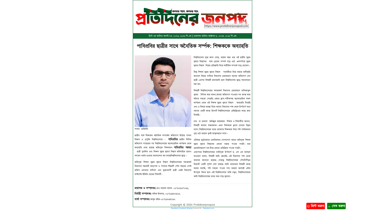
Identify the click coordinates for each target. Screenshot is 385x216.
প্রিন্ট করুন (317, 206)
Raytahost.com (208, 208)
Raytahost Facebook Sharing (181, 208)
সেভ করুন (338, 206)
